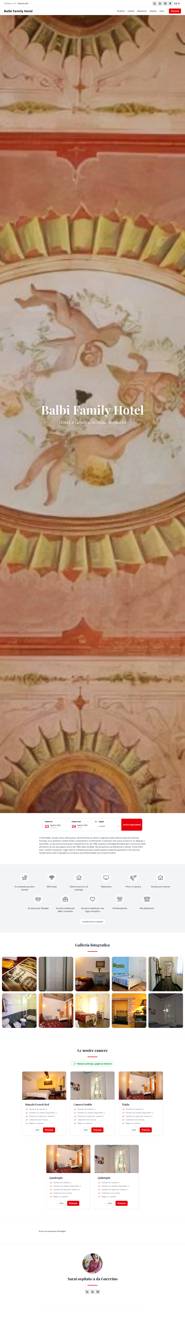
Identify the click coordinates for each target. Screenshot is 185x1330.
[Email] (165, 3)
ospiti (101, 821)
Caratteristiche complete (92, 921)
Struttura (121, 11)
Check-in (48, 821)
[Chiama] (154, 3)
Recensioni (142, 11)
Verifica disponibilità (132, 824)
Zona (161, 11)
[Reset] (96, 821)
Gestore (153, 11)
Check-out (76, 821)
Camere (131, 11)
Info (37, 1130)
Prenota (175, 11)
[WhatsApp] (160, 3)
